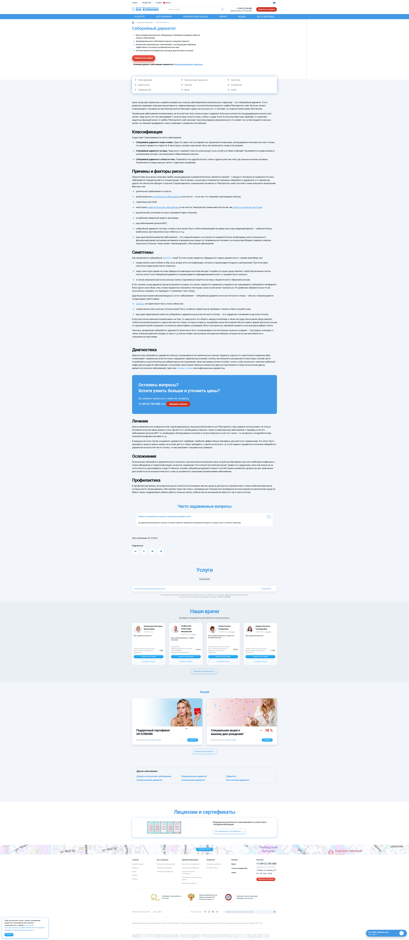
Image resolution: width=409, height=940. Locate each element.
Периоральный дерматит (194, 776)
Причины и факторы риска (195, 80)
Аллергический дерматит (149, 780)
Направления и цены (195, 16)
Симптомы (235, 80)
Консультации (204, 579)
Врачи (223, 16)
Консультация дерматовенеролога (149, 588)
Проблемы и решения (164, 868)
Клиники (234, 860)
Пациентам (146, 3)
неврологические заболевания (163, 207)
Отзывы (159, 3)
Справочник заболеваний (166, 864)
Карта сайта (157, 912)
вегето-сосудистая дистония (247, 207)
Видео (134, 871)
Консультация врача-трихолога (188, 64)
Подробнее (266, 588)
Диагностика (143, 85)
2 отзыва (231, 632)
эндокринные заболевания (165, 196)
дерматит (167, 258)
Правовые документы (189, 883)
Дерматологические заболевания (153, 776)
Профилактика (144, 90)
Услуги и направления (239, 868)
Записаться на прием (266, 9)
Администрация (137, 864)
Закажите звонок (178, 404)
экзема (180, 368)
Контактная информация (190, 864)
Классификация (145, 80)
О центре (139, 16)
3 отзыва (268, 632)
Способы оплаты (212, 868)
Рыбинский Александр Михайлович (186, 629)
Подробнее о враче (148, 661)
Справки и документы (214, 864)
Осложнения (236, 85)
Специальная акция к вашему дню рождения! (227, 732)
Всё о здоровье (266, 16)
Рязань (135, 3)
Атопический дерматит (193, 780)
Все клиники (163, 16)
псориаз (189, 368)
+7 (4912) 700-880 (244, 8)
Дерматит (231, 776)
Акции (242, 16)
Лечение (188, 85)
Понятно (9, 934)
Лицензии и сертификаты (190, 868)
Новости (135, 875)
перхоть (140, 303)
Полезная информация (165, 871)
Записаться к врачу (144, 58)
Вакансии (135, 868)
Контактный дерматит (237, 780)
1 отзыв (193, 634)
